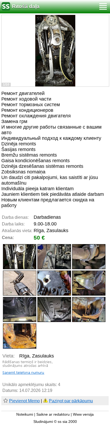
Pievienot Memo (24, 401)
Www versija (83, 414)
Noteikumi (24, 414)
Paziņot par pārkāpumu (71, 401)
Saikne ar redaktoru (53, 414)
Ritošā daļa (26, 6)
